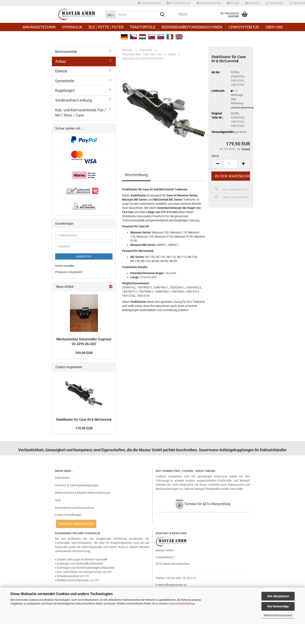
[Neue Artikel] (110, 286)
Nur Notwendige (278, 606)
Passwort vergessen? (69, 272)
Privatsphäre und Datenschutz (74, 507)
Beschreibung (136, 175)
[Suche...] (162, 14)
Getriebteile (64, 81)
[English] (179, 36)
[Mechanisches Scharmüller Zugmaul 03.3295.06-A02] (84, 313)
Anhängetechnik (39, 27)
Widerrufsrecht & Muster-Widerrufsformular (83, 492)
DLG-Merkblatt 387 (180, 3)
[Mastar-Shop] (77, 14)
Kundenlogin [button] (276, 3)
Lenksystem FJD (243, 27)
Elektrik (61, 71)
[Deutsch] (124, 36)
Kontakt (234, 3)
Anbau (60, 61)
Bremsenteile (66, 51)
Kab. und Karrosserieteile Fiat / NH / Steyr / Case (80, 113)
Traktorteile (142, 27)
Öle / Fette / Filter (105, 27)
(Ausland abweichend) (242, 107)
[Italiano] (170, 36)
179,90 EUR (84, 428)
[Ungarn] (142, 36)
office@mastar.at (175, 584)
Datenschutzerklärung (181, 603)
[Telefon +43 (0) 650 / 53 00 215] (183, 14)
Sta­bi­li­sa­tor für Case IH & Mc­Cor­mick (84, 420)
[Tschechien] (133, 36)
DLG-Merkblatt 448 (210, 3)
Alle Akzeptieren (278, 596)
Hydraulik (72, 27)
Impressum (62, 477)
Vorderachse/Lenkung (73, 100)
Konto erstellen (64, 265)
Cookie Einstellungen (68, 514)
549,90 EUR (84, 353)
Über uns (274, 27)
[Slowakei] (151, 36)
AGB (58, 500)
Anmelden (83, 256)
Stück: (215, 156)
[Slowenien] (160, 36)
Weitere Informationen (278, 615)
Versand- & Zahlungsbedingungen (77, 485)
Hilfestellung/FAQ (150, 3)
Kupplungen (65, 90)
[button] (252, 3)
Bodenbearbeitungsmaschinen (192, 27)
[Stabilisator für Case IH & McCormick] (163, 110)
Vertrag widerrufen (76, 524)
